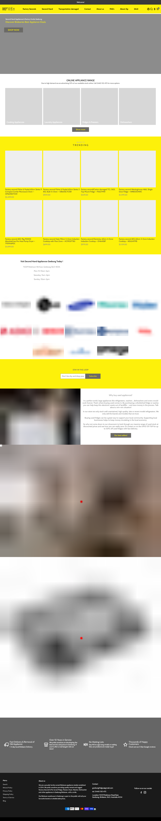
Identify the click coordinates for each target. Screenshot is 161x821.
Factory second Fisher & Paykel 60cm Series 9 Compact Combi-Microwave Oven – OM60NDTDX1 (23, 191)
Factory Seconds (29, 9)
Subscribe (93, 376)
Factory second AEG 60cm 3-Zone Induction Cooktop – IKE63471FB (137, 240)
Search (5, 784)
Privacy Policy (7, 791)
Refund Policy (7, 788)
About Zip (124, 9)
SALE (136, 9)
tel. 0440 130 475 (99, 791)
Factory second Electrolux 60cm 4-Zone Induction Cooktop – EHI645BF (97, 240)
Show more (80, 129)
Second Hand (47, 9)
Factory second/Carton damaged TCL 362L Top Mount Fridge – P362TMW (98, 190)
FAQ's (112, 9)
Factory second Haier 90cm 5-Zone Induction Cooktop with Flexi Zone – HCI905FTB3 (61, 240)
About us (100, 9)
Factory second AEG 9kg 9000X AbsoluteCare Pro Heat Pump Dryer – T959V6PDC (20, 241)
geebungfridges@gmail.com (102, 788)
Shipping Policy (8, 794)
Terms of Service (8, 797)
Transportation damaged (69, 9)
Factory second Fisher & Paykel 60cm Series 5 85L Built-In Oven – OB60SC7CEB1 (61, 190)
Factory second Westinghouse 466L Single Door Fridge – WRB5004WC (136, 190)
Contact (87, 9)
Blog (4, 801)
